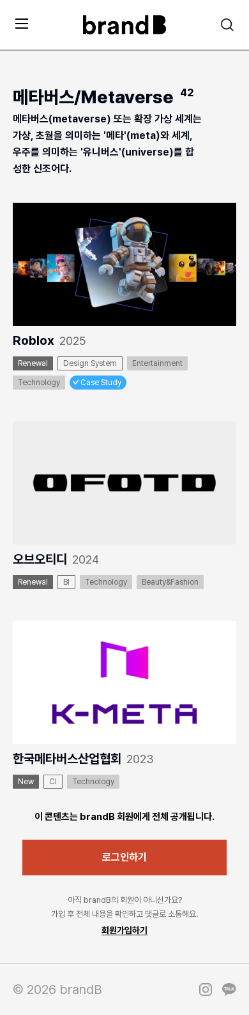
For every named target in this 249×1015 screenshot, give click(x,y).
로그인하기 (124, 857)
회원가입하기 (124, 930)
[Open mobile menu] (21, 23)
